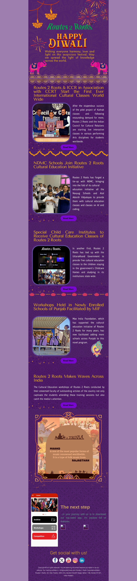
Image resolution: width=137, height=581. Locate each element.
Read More (68, 147)
